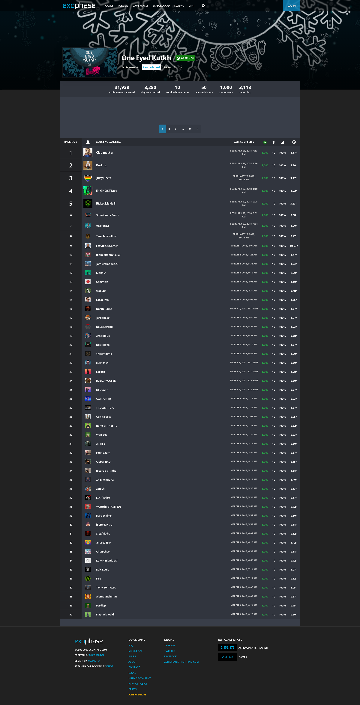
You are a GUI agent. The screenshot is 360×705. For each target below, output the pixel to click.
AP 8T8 (100, 443)
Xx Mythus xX (105, 479)
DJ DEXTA (102, 389)
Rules (132, 656)
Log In (291, 5)
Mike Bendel (96, 655)
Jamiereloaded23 (107, 264)
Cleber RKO (103, 461)
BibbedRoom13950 (108, 255)
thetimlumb (104, 353)
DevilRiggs (103, 345)
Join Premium (137, 694)
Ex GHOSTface (106, 191)
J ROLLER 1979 (105, 407)
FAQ (130, 645)
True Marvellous (106, 236)
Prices (167, 67)
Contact (134, 667)
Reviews (179, 5)
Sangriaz (102, 282)
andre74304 (103, 542)
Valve (109, 666)
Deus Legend (104, 327)
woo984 (101, 291)
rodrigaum (103, 452)
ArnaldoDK (103, 336)
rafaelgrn (102, 300)
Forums (123, 5)
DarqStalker (104, 515)
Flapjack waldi (105, 614)
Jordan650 (103, 318)
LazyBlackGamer (107, 246)
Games (109, 5)
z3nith (100, 488)
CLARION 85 (103, 398)
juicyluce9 (103, 178)
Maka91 (101, 273)
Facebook (170, 656)
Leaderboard (161, 5)
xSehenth (102, 362)
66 (190, 128)
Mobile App (135, 651)
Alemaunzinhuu (106, 596)
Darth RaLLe (104, 309)
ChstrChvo (103, 551)
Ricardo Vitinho (106, 470)
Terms (132, 689)
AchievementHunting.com (181, 661)
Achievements (131, 67)
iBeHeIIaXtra (104, 524)
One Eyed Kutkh (146, 57)
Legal (132, 672)
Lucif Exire (103, 497)
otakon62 (102, 225)
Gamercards (141, 5)
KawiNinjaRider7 (107, 560)
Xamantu (94, 660)
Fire (98, 578)
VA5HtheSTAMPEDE (108, 506)
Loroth (100, 371)
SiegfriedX (103, 533)
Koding (101, 165)
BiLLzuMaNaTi (106, 203)
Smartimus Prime (107, 215)
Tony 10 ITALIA (106, 587)
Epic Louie (102, 569)
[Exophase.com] (81, 6)
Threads (169, 645)
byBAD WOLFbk (106, 380)
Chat (191, 5)
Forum (178, 67)
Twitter (169, 651)
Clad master (105, 152)
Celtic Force (103, 416)
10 (273, 152)
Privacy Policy (137, 683)
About (132, 661)
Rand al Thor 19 (106, 425)
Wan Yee (101, 434)
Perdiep (101, 605)
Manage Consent (139, 678)
